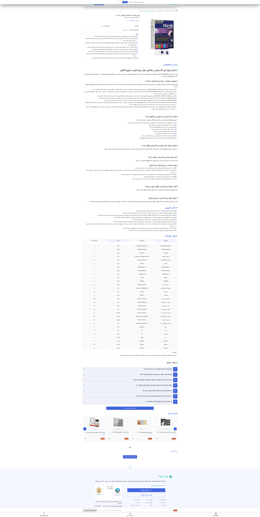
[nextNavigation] (175, 429)
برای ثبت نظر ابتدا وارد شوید (130, 457)
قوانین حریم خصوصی (134, 505)
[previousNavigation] (84, 429)
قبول (125, 2)
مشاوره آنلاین (136, 500)
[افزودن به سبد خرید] (142, 429)
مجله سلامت (162, 502)
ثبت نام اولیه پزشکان (146, 490)
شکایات (150, 505)
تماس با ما (162, 505)
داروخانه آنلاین (161, 500)
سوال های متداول (148, 502)
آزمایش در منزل (148, 500)
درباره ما (137, 502)
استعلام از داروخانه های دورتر (90, 510)
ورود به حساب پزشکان (146, 495)
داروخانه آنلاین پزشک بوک (130, 408)
